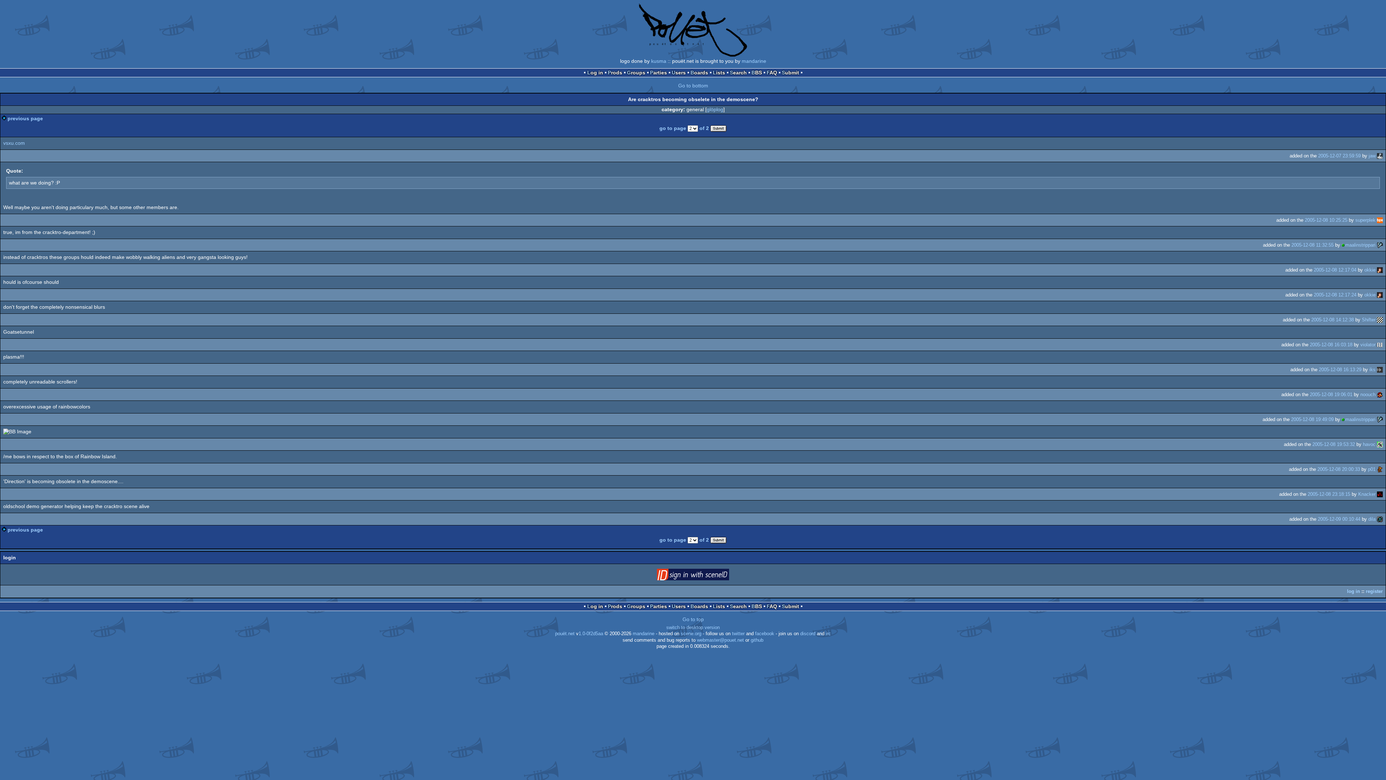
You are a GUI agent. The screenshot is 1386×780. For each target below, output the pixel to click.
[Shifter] (1380, 319)
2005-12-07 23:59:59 (1339, 156)
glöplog (715, 109)
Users (679, 72)
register (1374, 591)
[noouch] (1380, 394)
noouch (1368, 394)
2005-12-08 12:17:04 (1335, 270)
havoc (1369, 444)
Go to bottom (693, 85)
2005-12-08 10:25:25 (1326, 220)
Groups (636, 72)
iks (1372, 369)
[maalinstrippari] (1380, 245)
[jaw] (1380, 156)
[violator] (1380, 344)
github (757, 640)
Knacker (1367, 494)
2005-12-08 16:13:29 (1340, 369)
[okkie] (1380, 270)
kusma (658, 61)
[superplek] (1380, 220)
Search (738, 72)
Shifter (1369, 319)
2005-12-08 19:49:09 (1312, 419)
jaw (1372, 156)
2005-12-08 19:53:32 (1333, 444)
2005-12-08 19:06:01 (1331, 394)
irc (828, 633)
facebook (764, 633)
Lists (719, 72)
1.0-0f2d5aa (591, 633)
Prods (615, 72)
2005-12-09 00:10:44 (1339, 519)
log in (1353, 591)
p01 (1372, 469)
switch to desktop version (693, 627)
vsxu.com (14, 143)
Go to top (693, 619)
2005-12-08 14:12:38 (1332, 319)
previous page (25, 118)
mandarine (754, 61)
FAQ (772, 72)
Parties (658, 72)
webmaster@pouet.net (720, 640)
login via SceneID (704, 576)
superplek (1365, 220)
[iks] (1380, 369)
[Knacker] (1380, 494)
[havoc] (1380, 444)
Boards (699, 72)
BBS (756, 72)
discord (807, 633)
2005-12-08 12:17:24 (1335, 295)
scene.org (691, 633)
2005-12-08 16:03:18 (1331, 344)
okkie (1370, 270)
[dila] (1380, 519)
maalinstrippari (1360, 245)
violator (1368, 344)
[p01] (1380, 469)
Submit (790, 72)
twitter (738, 633)
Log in (595, 72)
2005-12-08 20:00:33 (1338, 469)
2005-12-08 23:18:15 (1329, 494)
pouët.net (565, 633)
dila (1372, 519)
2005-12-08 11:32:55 (1312, 245)
